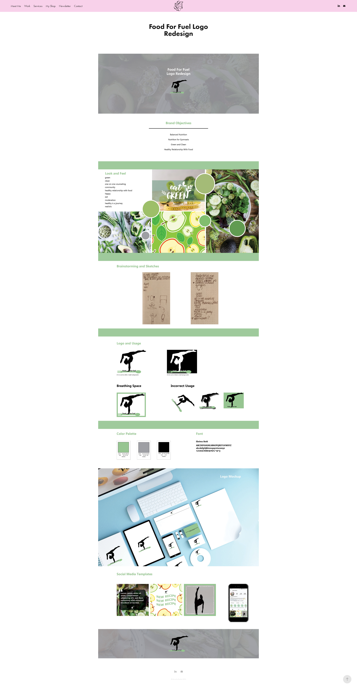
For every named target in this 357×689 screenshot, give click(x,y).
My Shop (51, 6)
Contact (78, 6)
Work (27, 6)
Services (37, 6)
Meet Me (16, 6)
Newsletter (65, 6)
